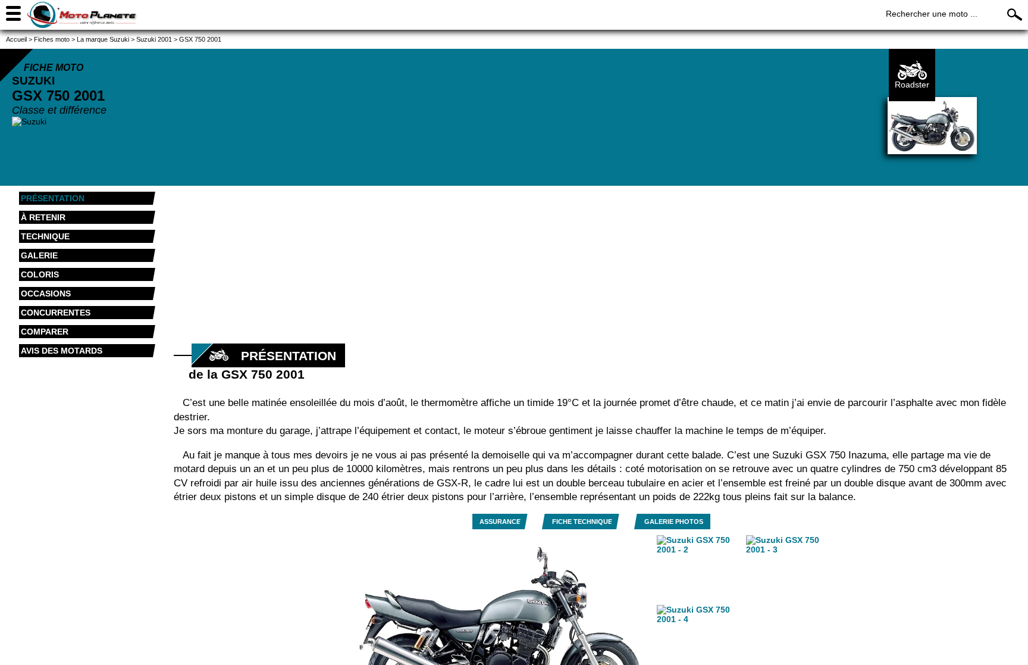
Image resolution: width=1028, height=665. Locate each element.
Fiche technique (582, 521)
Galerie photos (673, 521)
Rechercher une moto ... (931, 13)
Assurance (500, 521)
